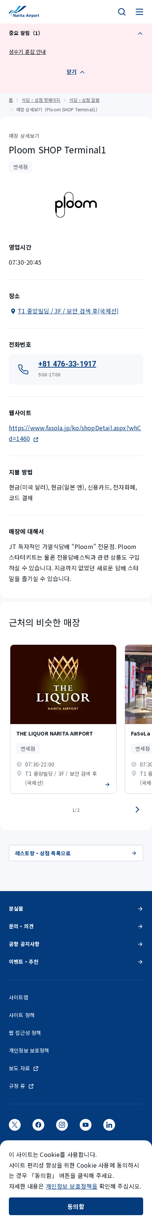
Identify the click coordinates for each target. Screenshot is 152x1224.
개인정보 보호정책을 (72, 1186)
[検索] (122, 12)
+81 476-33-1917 (67, 364)
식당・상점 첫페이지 (41, 100)
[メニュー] (139, 12)
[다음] (137, 810)
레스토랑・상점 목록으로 (42, 853)
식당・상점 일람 (84, 100)
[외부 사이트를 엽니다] (15, 1127)
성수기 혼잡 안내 (27, 51)
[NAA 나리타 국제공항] (24, 12)
